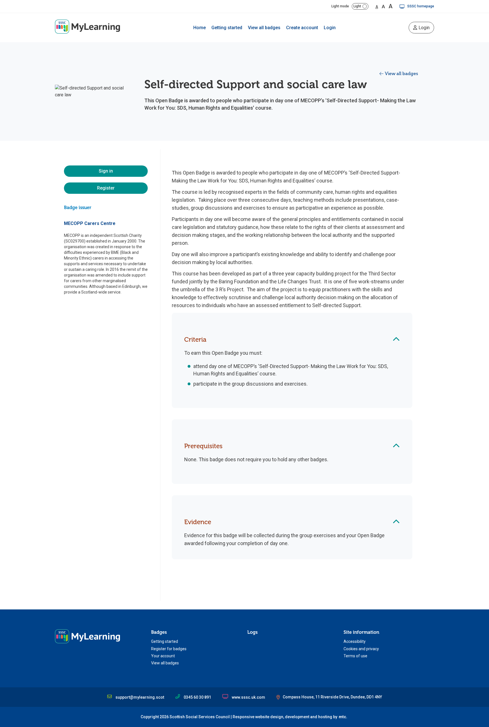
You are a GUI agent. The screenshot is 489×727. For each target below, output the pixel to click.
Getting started (226, 27)
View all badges (264, 27)
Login (330, 27)
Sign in (106, 171)
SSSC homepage (420, 6)
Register (106, 188)
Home (199, 27)
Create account (302, 27)
